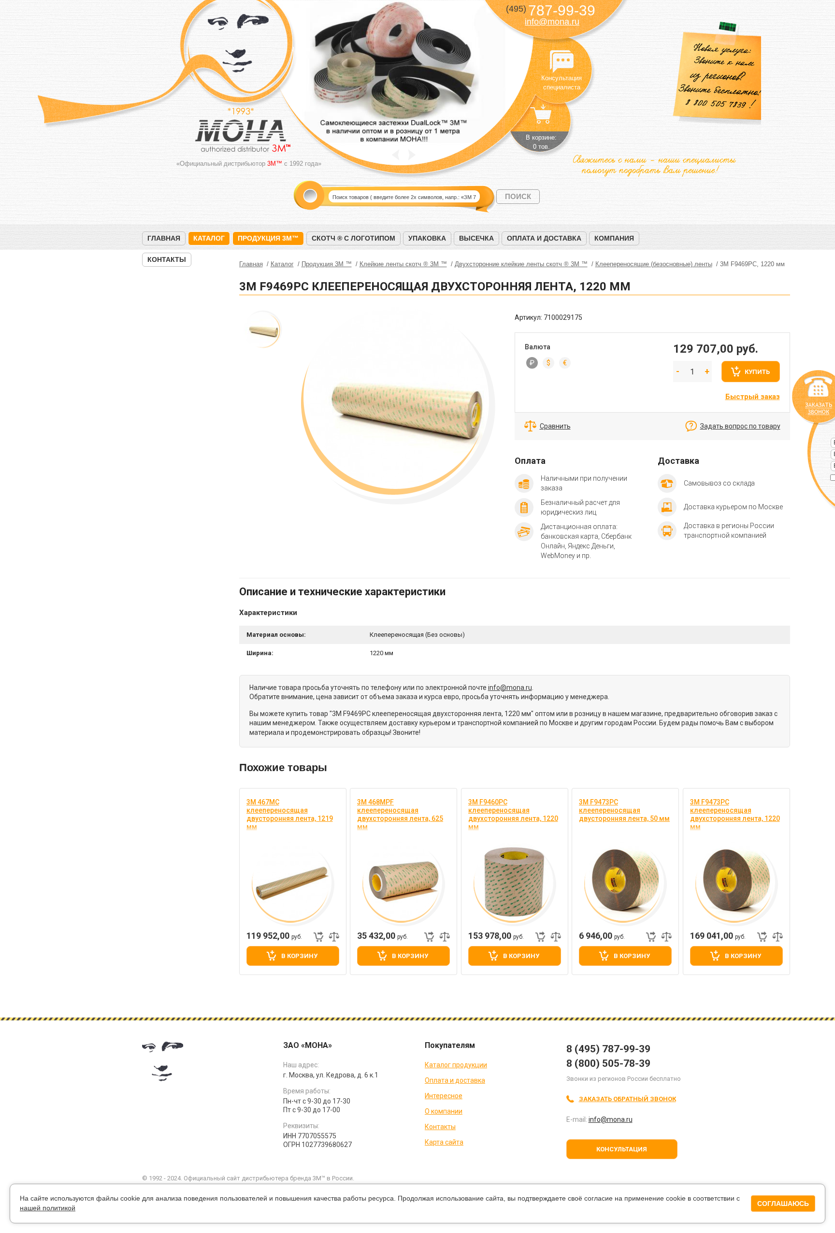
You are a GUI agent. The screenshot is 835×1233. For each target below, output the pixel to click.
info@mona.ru (552, 22)
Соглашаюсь (783, 1203)
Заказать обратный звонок (627, 1099)
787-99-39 (550, 10)
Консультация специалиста (561, 62)
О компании (443, 1111)
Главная (163, 238)
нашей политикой (47, 1208)
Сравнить (555, 426)
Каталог (209, 238)
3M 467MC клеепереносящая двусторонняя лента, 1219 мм (289, 814)
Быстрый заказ (752, 396)
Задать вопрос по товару (740, 426)
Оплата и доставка (544, 238)
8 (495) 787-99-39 (608, 1049)
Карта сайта (444, 1142)
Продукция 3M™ (268, 238)
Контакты (166, 259)
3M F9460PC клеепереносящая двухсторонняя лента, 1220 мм (513, 814)
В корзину (299, 956)
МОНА (238, 46)
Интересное (443, 1096)
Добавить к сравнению (334, 937)
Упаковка (427, 238)
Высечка (476, 238)
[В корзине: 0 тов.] (541, 118)
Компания (614, 238)
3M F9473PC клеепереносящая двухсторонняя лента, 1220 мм (735, 814)
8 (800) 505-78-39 (608, 1063)
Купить (757, 371)
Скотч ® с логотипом (353, 238)
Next (412, 155)
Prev (395, 155)
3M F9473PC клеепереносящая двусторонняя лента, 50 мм (624, 810)
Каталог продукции (456, 1065)
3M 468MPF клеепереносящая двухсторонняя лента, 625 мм (400, 814)
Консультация (621, 1149)
